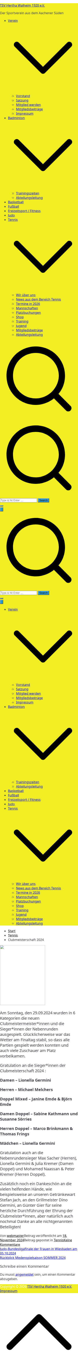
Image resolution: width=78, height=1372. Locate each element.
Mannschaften (27, 308)
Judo (11, 215)
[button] (43, 91)
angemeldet (24, 1274)
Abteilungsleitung (29, 197)
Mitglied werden (28, 105)
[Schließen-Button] (1, 602)
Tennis (13, 808)
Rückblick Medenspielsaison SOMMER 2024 (33, 1257)
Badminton (16, 706)
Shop (20, 317)
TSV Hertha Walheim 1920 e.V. (22, 5)
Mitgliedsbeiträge (29, 109)
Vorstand (23, 96)
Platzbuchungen (28, 312)
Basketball (16, 202)
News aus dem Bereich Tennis (38, 299)
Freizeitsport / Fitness (24, 211)
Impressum (24, 113)
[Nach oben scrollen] (39, 1370)
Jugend (21, 326)
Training (22, 321)
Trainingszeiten (27, 193)
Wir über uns (26, 295)
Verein (13, 609)
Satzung (22, 100)
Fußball (13, 206)
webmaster (15, 1236)
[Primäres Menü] (1, 509)
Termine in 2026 (28, 304)
